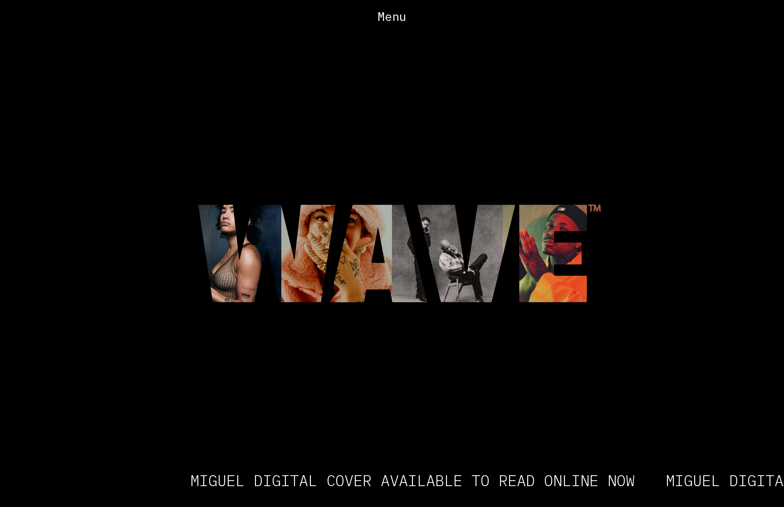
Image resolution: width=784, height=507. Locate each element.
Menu (392, 16)
